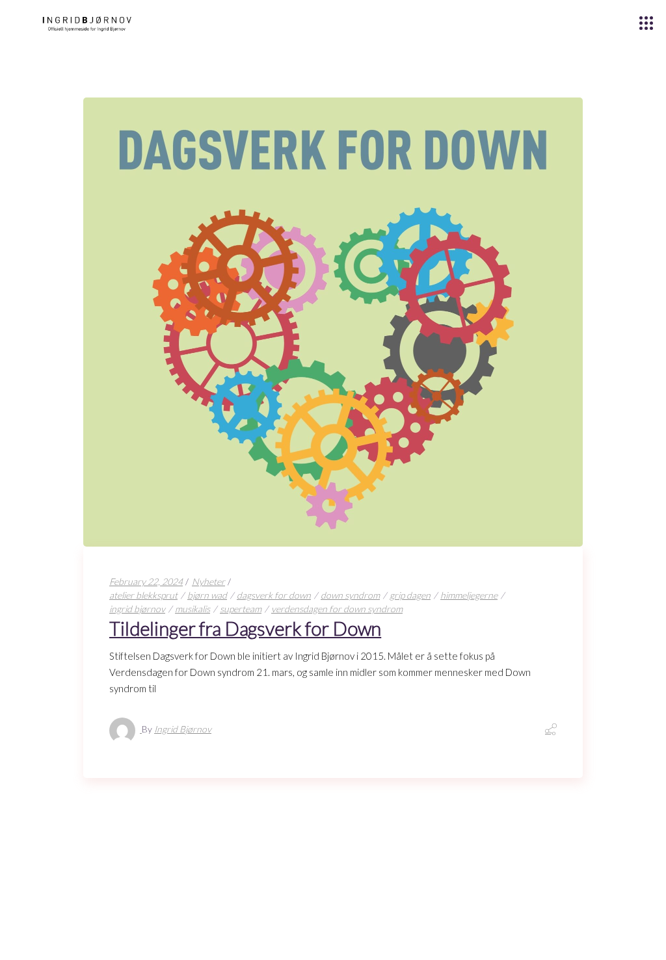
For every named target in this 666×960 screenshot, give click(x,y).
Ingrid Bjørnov (182, 728)
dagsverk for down (274, 595)
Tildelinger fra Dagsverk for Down (245, 628)
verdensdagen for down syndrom (337, 608)
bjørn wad (207, 595)
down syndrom (350, 595)
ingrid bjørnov (137, 608)
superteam (240, 608)
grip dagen (410, 595)
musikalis (192, 608)
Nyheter (208, 581)
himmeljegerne (469, 595)
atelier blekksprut (143, 595)
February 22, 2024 (146, 581)
